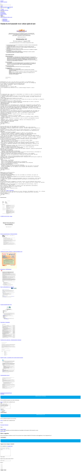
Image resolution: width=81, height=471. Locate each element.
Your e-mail (2, 456)
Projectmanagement (6, 21)
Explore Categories (3, 1)
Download (2, 393)
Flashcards (2, 10)
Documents (2, 424)
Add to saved (9, 17)
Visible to (2, 409)
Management (5, 20)
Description (4, 405)
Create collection (3, 412)
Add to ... (2, 16)
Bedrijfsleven (5, 19)
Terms (4, 431)
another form (10, 446)
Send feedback (3, 437)
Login (3, 9)
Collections (6, 10)
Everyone (3, 410)
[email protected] (10, 190)
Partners (4, 429)
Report (1, 429)
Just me (3, 411)
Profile (1, 15)
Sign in (1, 420)
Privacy (1, 431)
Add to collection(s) (3, 17)
